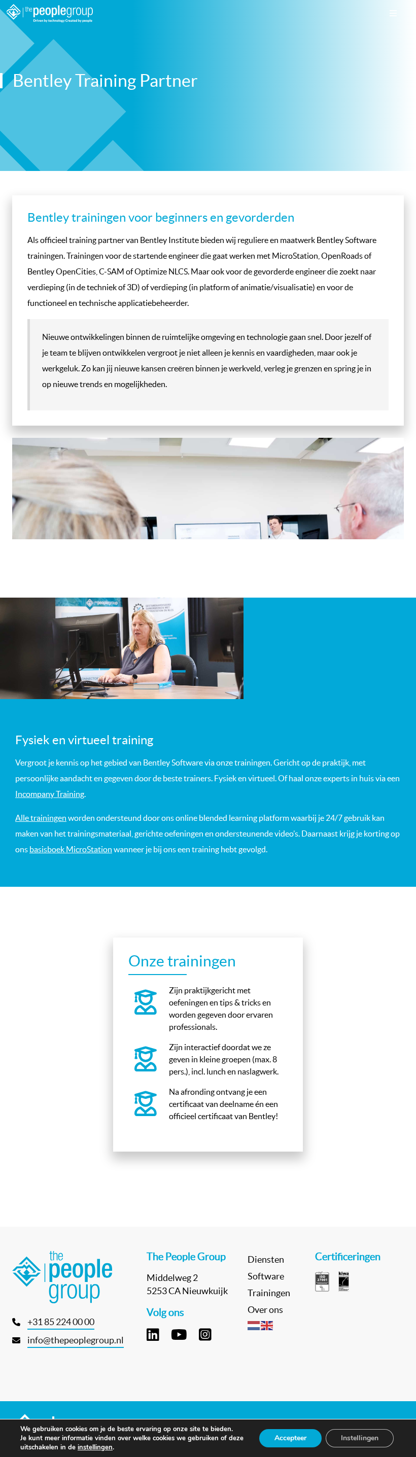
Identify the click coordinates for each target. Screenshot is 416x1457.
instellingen (95, 1447)
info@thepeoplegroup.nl (75, 1340)
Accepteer (290, 1438)
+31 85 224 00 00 (60, 1321)
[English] (267, 1324)
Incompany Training (49, 794)
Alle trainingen (40, 817)
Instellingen (359, 1438)
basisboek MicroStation (70, 849)
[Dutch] (254, 1324)
